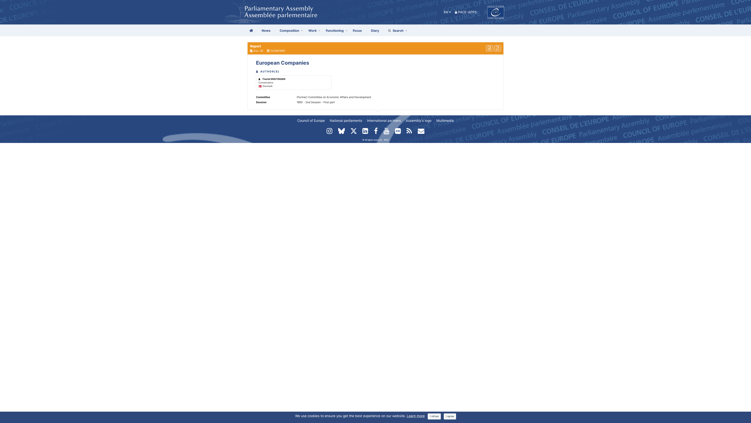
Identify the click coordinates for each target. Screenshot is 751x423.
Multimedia (445, 121)
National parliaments (346, 121)
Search (398, 31)
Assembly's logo (418, 121)
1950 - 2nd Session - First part (316, 102)
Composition (289, 31)
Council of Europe (311, 121)
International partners (384, 121)
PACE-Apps (467, 12)
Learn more (416, 416)
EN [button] (446, 12)
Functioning (335, 31)
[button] (375, 48)
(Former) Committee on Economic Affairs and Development (334, 97)
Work (312, 31)
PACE (386, 140)
